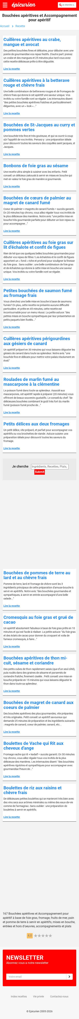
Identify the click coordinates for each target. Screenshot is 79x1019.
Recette (20, 26)
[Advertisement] (39, 526)
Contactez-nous (59, 996)
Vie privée (38, 996)
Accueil (4, 26)
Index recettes (19, 996)
